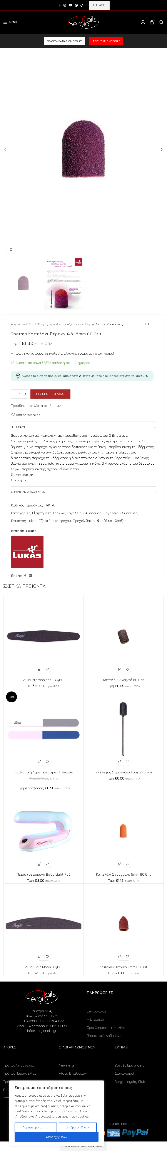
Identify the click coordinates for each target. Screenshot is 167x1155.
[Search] (161, 22)
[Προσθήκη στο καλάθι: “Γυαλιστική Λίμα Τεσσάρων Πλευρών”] (39, 762)
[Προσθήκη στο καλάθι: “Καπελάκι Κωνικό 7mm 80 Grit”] (120, 956)
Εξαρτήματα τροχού (55, 521)
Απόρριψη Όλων (77, 1127)
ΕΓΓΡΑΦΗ (99, 5)
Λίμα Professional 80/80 (43, 680)
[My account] (143, 22)
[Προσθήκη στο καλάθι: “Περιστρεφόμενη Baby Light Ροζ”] (39, 864)
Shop (41, 324)
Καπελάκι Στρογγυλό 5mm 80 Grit (123, 874)
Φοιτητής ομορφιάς (106, 41)
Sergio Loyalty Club (130, 1082)
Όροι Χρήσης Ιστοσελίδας (107, 1027)
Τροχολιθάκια (84, 521)
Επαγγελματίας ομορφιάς (64, 41)
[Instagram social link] (64, 5)
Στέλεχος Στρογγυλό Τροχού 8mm (123, 772)
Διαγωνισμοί (124, 1073)
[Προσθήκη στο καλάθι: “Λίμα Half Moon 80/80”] (39, 956)
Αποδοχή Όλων (56, 1137)
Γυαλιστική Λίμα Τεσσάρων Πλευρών (43, 772)
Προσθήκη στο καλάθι (50, 394)
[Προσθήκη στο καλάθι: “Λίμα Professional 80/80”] (39, 669)
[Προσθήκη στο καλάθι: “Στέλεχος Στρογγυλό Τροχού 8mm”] (120, 762)
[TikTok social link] (81, 5)
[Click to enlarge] (11, 249)
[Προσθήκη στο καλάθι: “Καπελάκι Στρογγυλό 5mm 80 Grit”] (120, 864)
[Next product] (154, 324)
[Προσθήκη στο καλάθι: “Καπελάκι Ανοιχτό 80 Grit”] (120, 669)
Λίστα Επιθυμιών (72, 1073)
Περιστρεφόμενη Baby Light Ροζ (43, 874)
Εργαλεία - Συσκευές (105, 324)
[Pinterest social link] (76, 5)
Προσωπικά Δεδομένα (104, 1036)
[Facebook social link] (60, 5)
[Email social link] (30, 575)
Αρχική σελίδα (22, 324)
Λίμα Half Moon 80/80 (43, 967)
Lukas (32, 521)
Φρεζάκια (104, 521)
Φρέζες (121, 521)
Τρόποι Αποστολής (18, 1065)
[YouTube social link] (70, 5)
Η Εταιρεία (95, 1019)
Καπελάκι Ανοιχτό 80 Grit (123, 680)
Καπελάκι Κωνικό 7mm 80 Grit (123, 967)
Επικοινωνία (96, 1011)
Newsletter (67, 1065)
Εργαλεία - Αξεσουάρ (67, 324)
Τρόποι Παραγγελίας (20, 1073)
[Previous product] (145, 324)
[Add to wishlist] (47, 669)
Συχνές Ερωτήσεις (129, 1065)
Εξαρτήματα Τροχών (48, 513)
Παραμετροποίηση (35, 1127)
